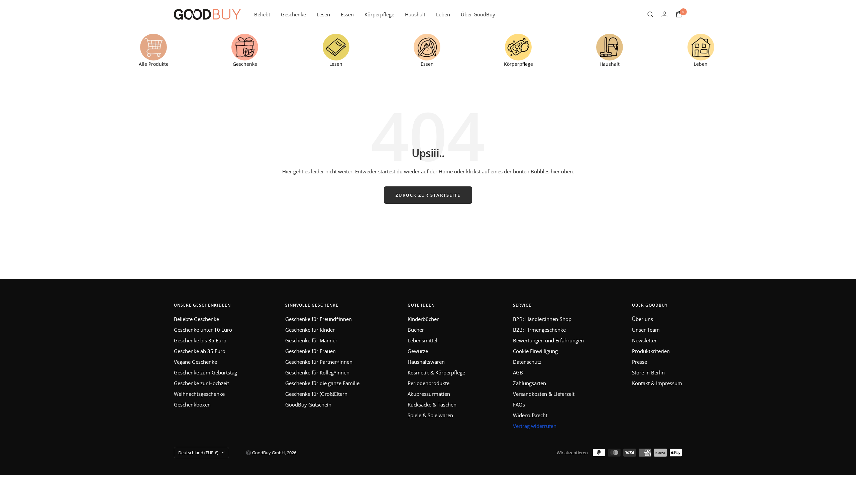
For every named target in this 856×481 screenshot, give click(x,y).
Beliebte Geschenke (196, 319)
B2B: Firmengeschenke (539, 329)
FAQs (519, 404)
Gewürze (418, 351)
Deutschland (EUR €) (198, 453)
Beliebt (262, 14)
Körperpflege (379, 14)
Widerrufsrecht (530, 415)
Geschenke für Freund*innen (318, 319)
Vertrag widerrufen (534, 426)
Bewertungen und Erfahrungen (548, 340)
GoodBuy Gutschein (308, 404)
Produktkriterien (651, 351)
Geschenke (293, 14)
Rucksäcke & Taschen (432, 404)
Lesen (323, 14)
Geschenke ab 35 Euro (199, 351)
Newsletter (644, 340)
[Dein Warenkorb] (678, 14)
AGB (518, 372)
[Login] (664, 14)
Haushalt (415, 14)
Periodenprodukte (428, 383)
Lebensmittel (422, 340)
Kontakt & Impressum (657, 383)
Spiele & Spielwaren (430, 415)
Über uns (642, 319)
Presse (639, 361)
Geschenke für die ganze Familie (322, 383)
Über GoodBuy (478, 14)
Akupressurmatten (429, 393)
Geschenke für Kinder (310, 329)
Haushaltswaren (426, 361)
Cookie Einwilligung (535, 351)
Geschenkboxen (192, 404)
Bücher (416, 329)
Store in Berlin (648, 372)
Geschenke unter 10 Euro (203, 329)
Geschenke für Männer (311, 340)
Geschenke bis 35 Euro (200, 340)
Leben (443, 14)
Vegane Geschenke (195, 361)
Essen (347, 14)
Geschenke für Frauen (310, 351)
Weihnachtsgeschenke (199, 393)
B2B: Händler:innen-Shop (542, 319)
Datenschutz (527, 361)
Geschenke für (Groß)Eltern (316, 393)
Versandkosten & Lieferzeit (543, 393)
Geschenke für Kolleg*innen (317, 372)
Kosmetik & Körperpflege (436, 372)
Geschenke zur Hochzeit (201, 383)
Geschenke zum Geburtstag (205, 372)
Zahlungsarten (529, 383)
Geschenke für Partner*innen (318, 361)
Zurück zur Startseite (428, 195)
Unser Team (646, 329)
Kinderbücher (423, 319)
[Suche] (650, 14)
